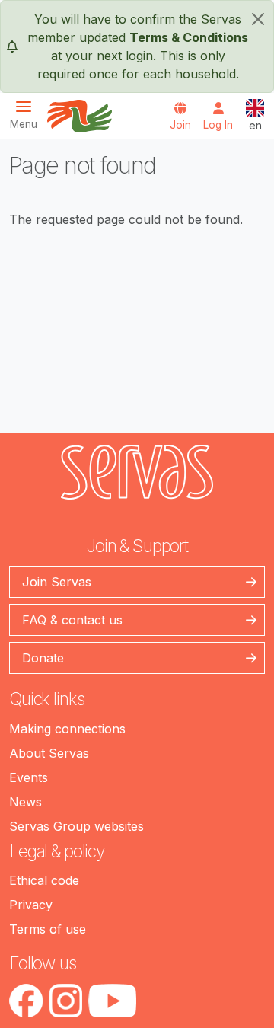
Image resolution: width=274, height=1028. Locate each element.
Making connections (67, 728)
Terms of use (47, 929)
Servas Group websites (76, 826)
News (25, 801)
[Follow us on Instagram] (65, 1000)
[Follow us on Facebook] (26, 1000)
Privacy (31, 904)
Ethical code (44, 880)
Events (28, 777)
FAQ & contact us (72, 619)
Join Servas (56, 581)
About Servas (49, 753)
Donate (43, 658)
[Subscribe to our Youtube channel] (112, 1000)
